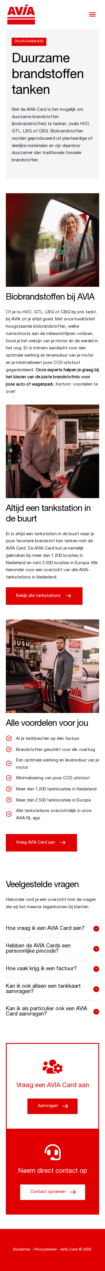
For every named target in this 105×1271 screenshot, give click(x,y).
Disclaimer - (23, 1250)
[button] (92, 14)
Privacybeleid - (47, 1250)
